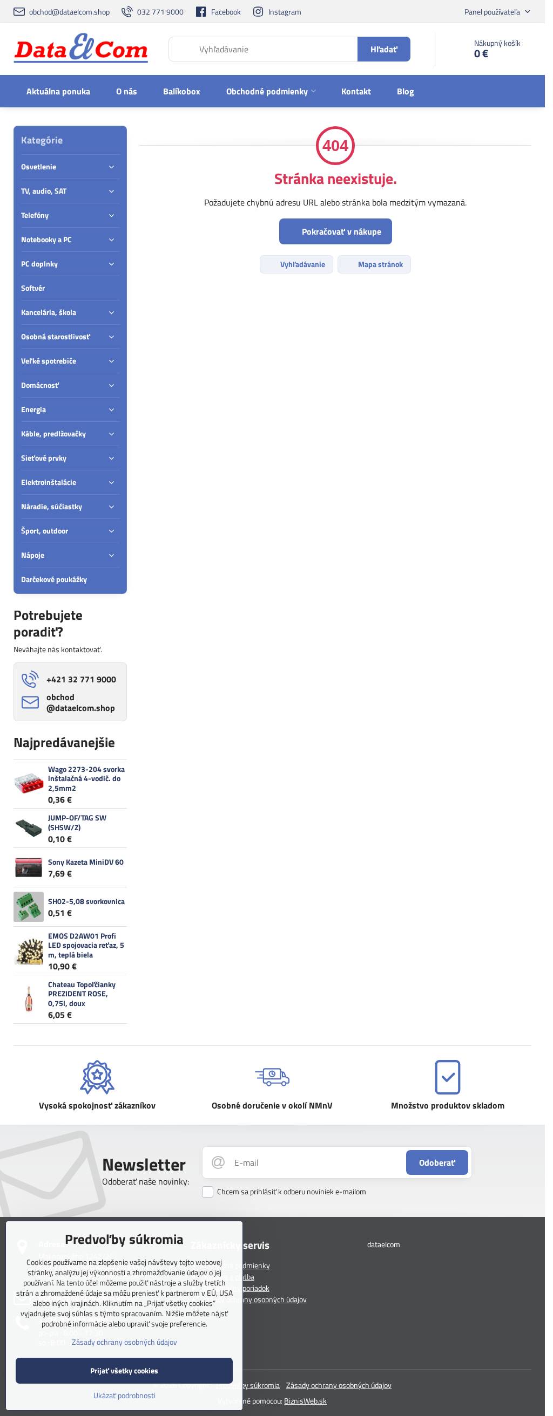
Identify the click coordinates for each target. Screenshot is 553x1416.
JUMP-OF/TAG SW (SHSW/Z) (77, 822)
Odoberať (437, 1162)
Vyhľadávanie (302, 264)
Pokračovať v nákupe (340, 231)
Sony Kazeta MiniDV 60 (86, 861)
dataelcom (383, 1244)
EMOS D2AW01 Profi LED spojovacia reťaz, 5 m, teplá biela (86, 945)
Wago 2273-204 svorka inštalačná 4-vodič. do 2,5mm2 (86, 778)
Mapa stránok (379, 264)
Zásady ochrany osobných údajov (254, 1299)
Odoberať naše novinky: (145, 1181)
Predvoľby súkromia (248, 1385)
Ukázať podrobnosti (124, 1395)
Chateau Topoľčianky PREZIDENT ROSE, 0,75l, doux (82, 994)
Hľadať (383, 49)
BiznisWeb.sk (305, 1400)
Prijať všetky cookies (124, 1370)
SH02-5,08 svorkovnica (86, 901)
